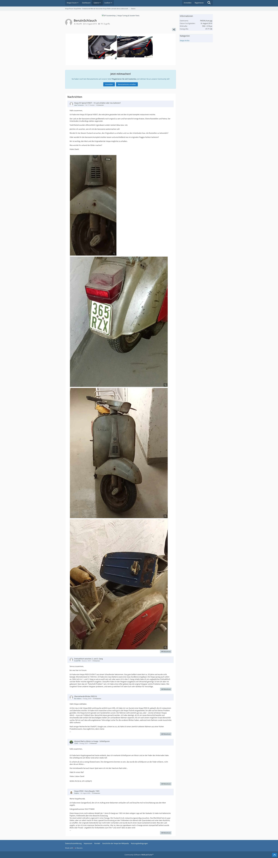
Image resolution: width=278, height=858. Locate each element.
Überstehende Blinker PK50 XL (85, 696)
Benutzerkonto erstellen (127, 84)
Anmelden (187, 3)
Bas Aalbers (77, 698)
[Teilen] (174, 29)
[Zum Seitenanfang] (274, 855)
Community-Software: (139, 855)
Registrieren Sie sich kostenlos (124, 79)
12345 (76, 743)
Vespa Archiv (184, 40)
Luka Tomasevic (79, 105)
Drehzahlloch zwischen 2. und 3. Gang (88, 659)
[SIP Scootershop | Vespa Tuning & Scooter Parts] (120, 15)
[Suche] (209, 2)
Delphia (76, 793)
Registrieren (199, 3)
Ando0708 (77, 661)
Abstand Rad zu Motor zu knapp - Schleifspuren (92, 741)
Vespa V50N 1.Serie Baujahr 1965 (86, 791)
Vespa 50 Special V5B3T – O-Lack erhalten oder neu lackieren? (97, 103)
